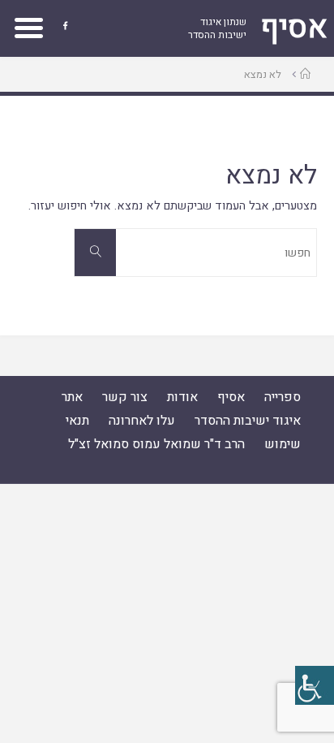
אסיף (231, 397)
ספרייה (282, 397)
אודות (182, 397)
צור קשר (125, 397)
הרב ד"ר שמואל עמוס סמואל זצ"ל (156, 444)
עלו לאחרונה (142, 420)
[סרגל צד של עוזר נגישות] (314, 685)
